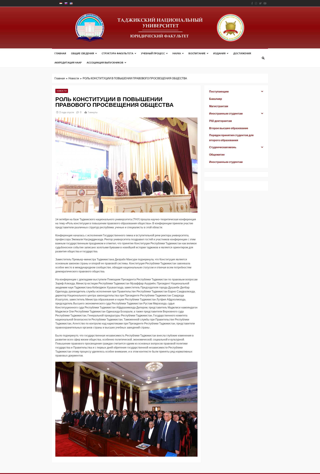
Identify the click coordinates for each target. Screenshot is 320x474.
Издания (219, 53)
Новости (62, 90)
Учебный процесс (153, 53)
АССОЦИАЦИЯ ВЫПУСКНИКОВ (105, 62)
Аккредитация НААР (68, 62)
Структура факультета (117, 53)
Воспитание (197, 53)
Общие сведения (82, 53)
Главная (60, 53)
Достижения (242, 53)
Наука (176, 53)
